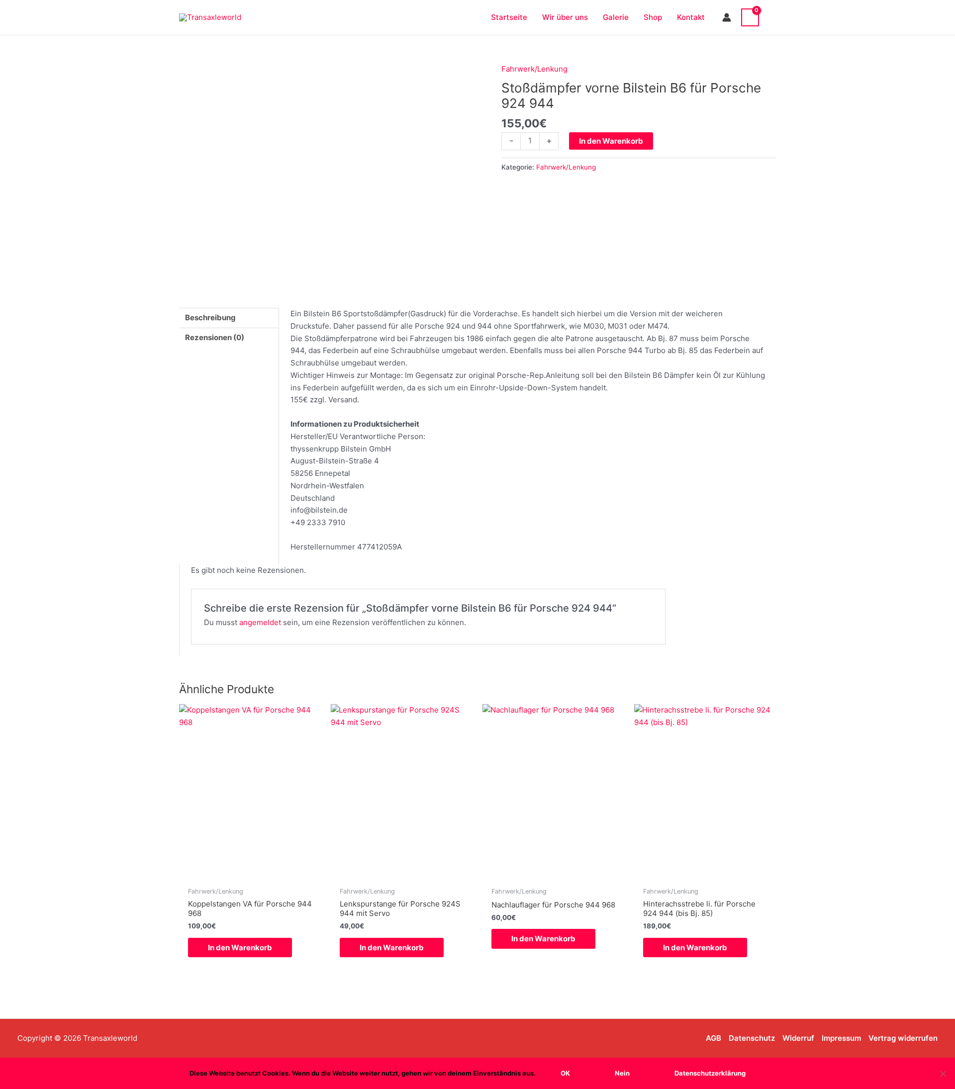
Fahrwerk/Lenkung (534, 69)
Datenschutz (752, 1038)
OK (565, 1073)
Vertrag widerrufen (903, 1038)
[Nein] (943, 1074)
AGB (713, 1038)
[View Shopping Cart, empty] (750, 17)
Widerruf (798, 1038)
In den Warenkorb (611, 141)
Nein (622, 1073)
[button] (772, 17)
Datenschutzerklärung (710, 1073)
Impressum (841, 1038)
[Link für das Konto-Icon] (726, 17)
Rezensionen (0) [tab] (214, 337)
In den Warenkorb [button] (240, 947)
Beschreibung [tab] (210, 317)
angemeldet (260, 622)
